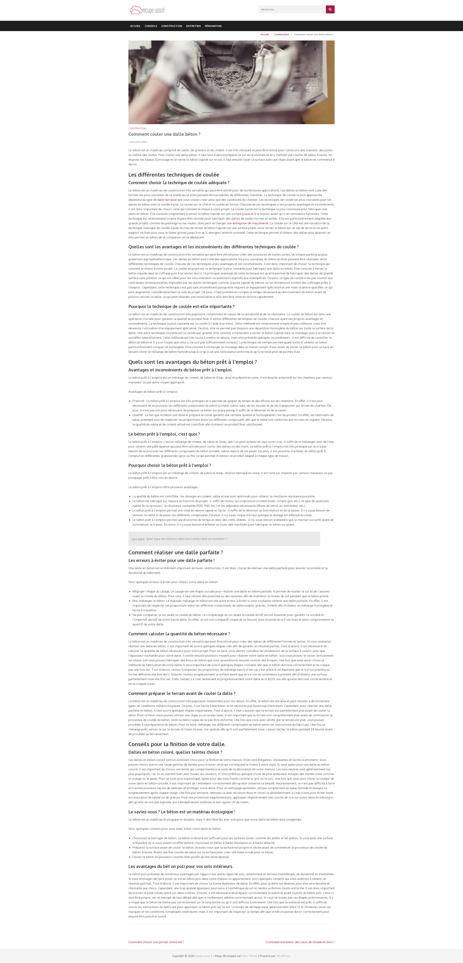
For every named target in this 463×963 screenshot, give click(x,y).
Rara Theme (249, 956)
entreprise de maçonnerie (250, 223)
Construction (171, 25)
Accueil (135, 25)
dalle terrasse (167, 200)
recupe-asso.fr (204, 956)
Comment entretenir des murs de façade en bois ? (300, 942)
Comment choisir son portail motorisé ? (156, 942)
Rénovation (213, 25)
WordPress (283, 956)
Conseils (151, 25)
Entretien (193, 25)
